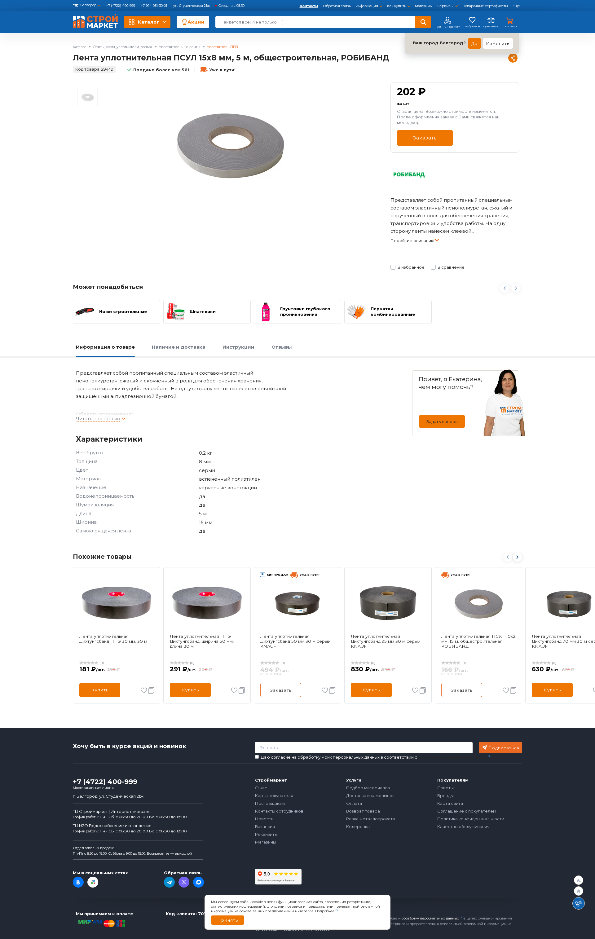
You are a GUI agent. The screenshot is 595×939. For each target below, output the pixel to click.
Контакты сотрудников (279, 811)
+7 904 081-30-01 (154, 5)
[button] (517, 557)
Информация (366, 6)
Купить (99, 689)
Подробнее (325, 911)
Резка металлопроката (370, 818)
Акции (196, 22)
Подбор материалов (368, 787)
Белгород (88, 5)
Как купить (396, 6)
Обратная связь (337, 6)
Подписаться (504, 747)
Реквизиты (266, 834)
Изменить (497, 43)
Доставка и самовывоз (370, 795)
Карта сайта (450, 803)
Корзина (511, 26)
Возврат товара (363, 811)
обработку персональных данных (430, 918)
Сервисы (445, 6)
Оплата (354, 803)
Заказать (425, 138)
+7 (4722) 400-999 (121, 5)
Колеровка (358, 826)
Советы (445, 787)
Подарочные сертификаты (485, 6)
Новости (264, 818)
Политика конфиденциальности (470, 818)
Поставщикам (270, 803)
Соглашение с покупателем (466, 811)
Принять (227, 920)
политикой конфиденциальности (452, 757)
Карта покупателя (274, 795)
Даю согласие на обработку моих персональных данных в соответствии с (374, 757)
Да (474, 43)
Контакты (309, 6)
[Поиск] (423, 22)
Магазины (424, 6)
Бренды (445, 795)
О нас (261, 787)
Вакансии (265, 826)
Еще (516, 6)
